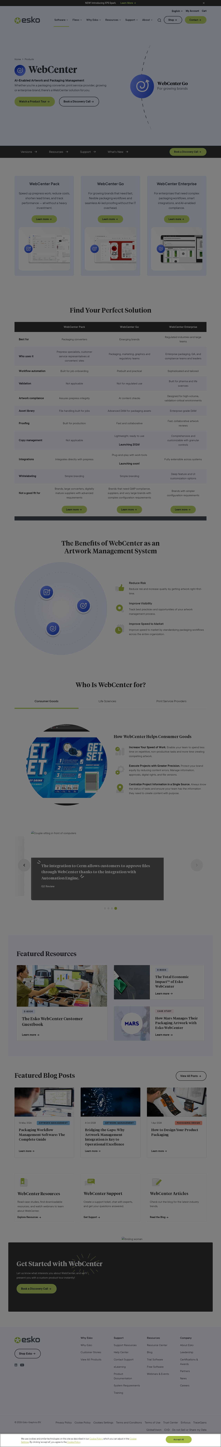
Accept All (179, 1439)
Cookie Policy (96, 1438)
